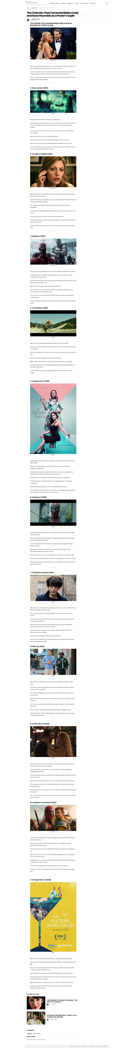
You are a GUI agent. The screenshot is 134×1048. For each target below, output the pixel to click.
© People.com (53, 60)
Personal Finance (54, 3)
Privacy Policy (92, 1046)
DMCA (71, 1046)
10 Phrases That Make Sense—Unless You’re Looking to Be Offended (62, 1016)
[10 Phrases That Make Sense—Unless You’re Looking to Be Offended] (36, 1018)
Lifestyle (63, 3)
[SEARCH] (107, 3)
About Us (93, 3)
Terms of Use (84, 1046)
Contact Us (104, 1046)
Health (77, 3)
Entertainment (84, 3)
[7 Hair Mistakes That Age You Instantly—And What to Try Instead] (36, 1002)
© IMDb (53, 113)
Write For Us (77, 1046)
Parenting (70, 3)
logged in (35, 1039)
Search (105, 16)
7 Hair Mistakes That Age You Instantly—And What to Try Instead (62, 1001)
